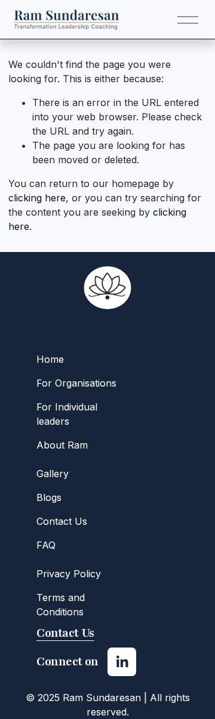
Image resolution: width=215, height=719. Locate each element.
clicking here (37, 198)
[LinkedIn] (122, 662)
